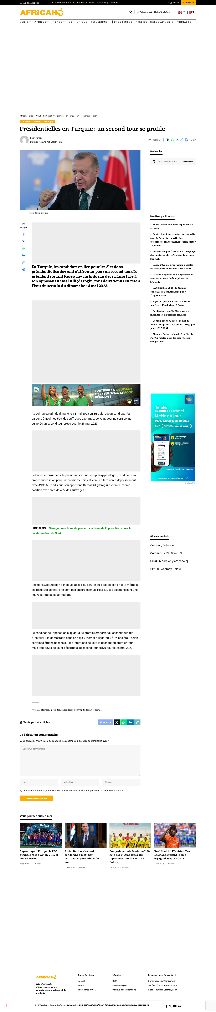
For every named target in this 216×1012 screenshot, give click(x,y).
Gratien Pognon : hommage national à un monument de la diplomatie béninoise (172, 278)
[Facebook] (168, 2)
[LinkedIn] (177, 2)
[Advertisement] (88, 47)
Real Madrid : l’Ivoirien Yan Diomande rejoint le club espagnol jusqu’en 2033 (172, 855)
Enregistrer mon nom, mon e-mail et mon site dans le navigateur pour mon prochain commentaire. (74, 790)
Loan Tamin (35, 138)
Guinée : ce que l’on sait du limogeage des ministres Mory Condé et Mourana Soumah (173, 255)
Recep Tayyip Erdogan (80, 710)
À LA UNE (26, 121)
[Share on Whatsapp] (172, 140)
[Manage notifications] (6, 1005)
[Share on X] (168, 140)
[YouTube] (174, 2)
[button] (182, 140)
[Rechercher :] (167, 161)
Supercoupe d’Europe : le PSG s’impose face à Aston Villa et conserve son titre (39, 855)
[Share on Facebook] (163, 140)
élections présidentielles (54, 710)
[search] (130, 12)
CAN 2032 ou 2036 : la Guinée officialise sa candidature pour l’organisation (168, 292)
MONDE (37, 121)
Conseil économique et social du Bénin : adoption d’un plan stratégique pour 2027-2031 (172, 325)
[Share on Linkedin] (177, 140)
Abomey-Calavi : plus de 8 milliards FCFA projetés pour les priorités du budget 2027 (171, 338)
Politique (48, 121)
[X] (171, 2)
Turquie (97, 710)
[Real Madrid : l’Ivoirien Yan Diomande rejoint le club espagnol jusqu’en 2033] (175, 835)
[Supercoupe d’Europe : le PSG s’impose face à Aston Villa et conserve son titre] (41, 835)
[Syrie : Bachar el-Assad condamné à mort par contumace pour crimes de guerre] (86, 835)
